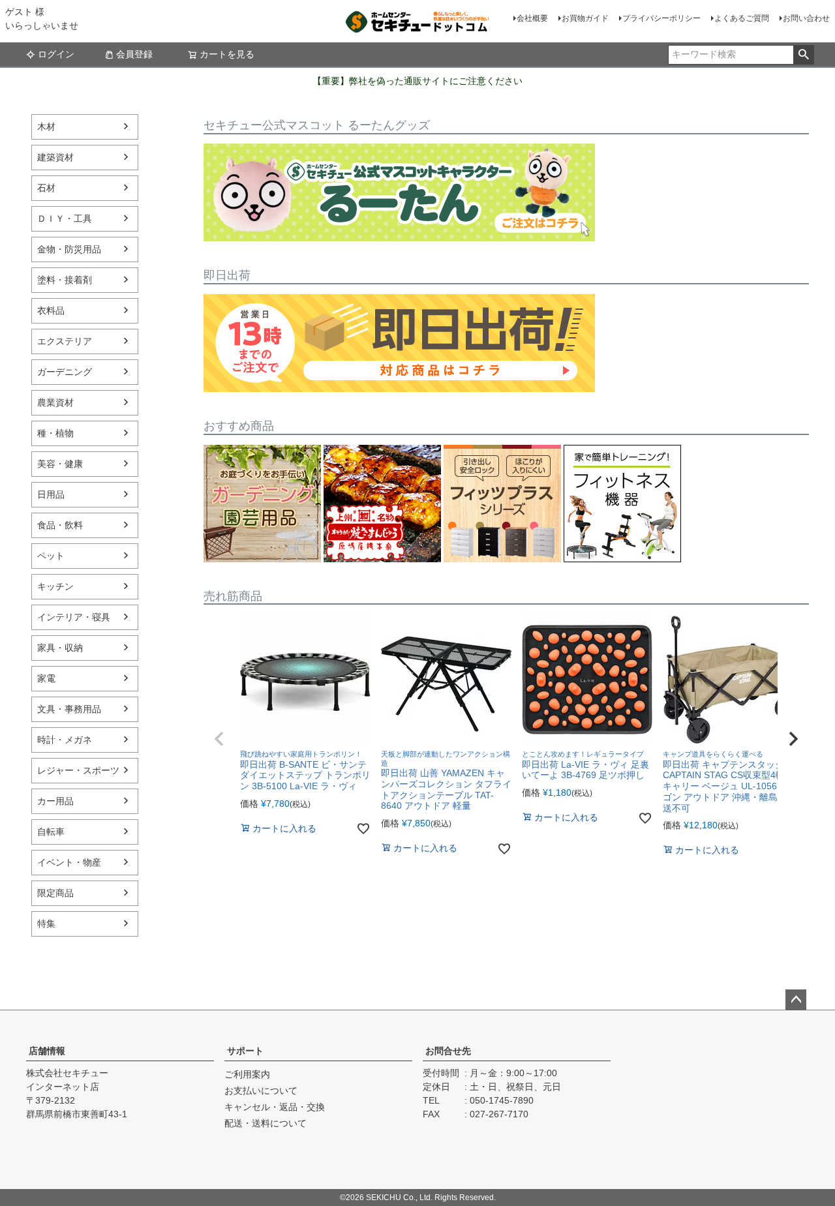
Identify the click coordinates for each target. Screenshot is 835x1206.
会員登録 (134, 54)
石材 (46, 188)
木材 (46, 126)
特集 (46, 923)
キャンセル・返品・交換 (274, 1107)
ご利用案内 (247, 1074)
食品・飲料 (60, 525)
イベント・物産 (69, 862)
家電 (46, 678)
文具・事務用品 (69, 709)
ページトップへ (795, 999)
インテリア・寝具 (73, 617)
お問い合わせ (806, 18)
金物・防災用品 (69, 249)
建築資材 (55, 157)
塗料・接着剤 (64, 280)
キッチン (55, 586)
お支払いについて (260, 1090)
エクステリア (64, 341)
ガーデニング (64, 372)
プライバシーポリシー (661, 18)
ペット (51, 555)
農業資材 (55, 402)
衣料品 (51, 310)
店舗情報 (47, 1051)
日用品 (51, 494)
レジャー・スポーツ (78, 770)
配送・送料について (265, 1123)
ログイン (56, 54)
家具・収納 (60, 647)
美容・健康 (60, 464)
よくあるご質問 (741, 18)
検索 (803, 55)
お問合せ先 (448, 1051)
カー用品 (55, 801)
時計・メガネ (64, 739)
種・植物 (55, 433)
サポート (245, 1051)
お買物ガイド (585, 18)
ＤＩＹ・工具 (64, 218)
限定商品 (55, 893)
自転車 (51, 831)
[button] (219, 739)
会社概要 (532, 18)
